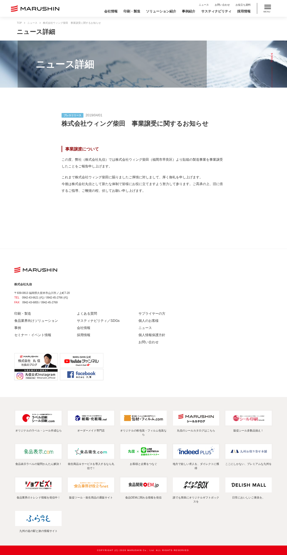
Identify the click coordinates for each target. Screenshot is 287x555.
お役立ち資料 (243, 4)
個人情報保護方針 (151, 335)
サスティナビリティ (216, 11)
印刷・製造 (132, 11)
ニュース (204, 4)
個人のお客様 (148, 320)
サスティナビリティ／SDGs (98, 320)
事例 (17, 328)
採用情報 (244, 11)
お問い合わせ (222, 4)
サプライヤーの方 (151, 313)
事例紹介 (188, 11)
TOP (19, 22)
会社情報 (111, 11)
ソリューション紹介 (161, 11)
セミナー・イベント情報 (32, 335)
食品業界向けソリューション (36, 320)
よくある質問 (87, 313)
